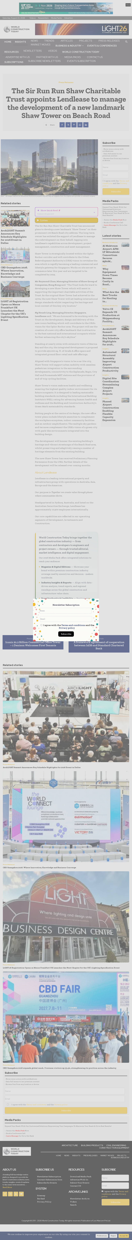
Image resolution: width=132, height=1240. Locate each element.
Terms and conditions (73, 625)
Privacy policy (67, 627)
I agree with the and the (68, 626)
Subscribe (66, 634)
